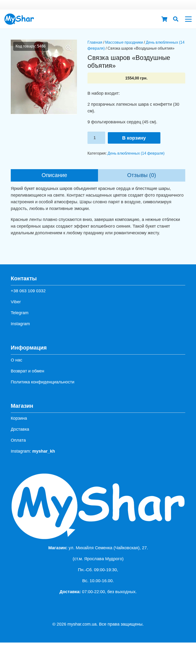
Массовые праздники (124, 42)
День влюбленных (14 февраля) (136, 153)
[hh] (19, 19)
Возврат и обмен (27, 371)
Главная (94, 42)
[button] (175, 19)
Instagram (20, 323)
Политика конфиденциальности (42, 382)
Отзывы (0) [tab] (141, 175)
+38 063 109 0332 (28, 290)
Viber (16, 301)
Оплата (18, 440)
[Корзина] (164, 19)
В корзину (134, 138)
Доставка (20, 429)
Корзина (19, 418)
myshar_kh (43, 451)
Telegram (19, 312)
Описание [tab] (54, 175)
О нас (16, 360)
